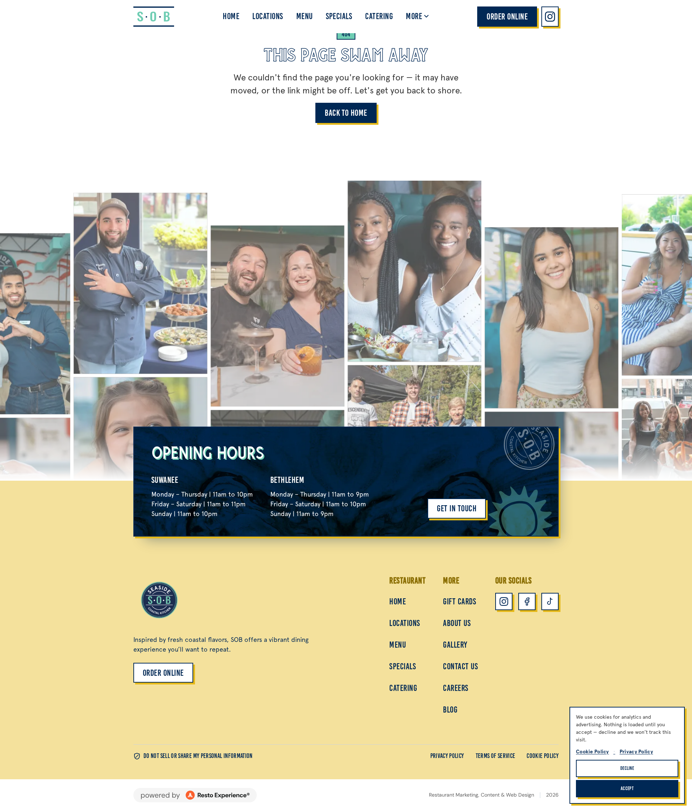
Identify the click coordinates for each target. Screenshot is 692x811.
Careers (455, 688)
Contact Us (460, 666)
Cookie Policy (543, 756)
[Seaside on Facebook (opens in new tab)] (527, 601)
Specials (339, 16)
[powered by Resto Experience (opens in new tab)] (195, 795)
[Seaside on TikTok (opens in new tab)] (550, 601)
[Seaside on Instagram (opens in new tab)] (504, 601)
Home (231, 16)
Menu (304, 16)
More (414, 16)
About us (457, 623)
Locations (267, 16)
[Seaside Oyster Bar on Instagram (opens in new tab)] (550, 16)
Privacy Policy (447, 756)
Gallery (455, 644)
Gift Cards (459, 601)
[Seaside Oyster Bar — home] (153, 16)
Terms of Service (495, 756)
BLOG (450, 709)
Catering (379, 16)
